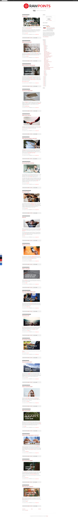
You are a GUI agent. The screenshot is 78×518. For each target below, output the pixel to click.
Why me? (24, 217)
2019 (44, 78)
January (45, 75)
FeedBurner (50, 20)
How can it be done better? (27, 460)
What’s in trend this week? (27, 386)
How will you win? (25, 315)
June (44, 70)
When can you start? (26, 410)
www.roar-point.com (52, 28)
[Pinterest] (1, 260)
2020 (44, 77)
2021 (44, 76)
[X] (1, 258)
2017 (44, 80)
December (45, 45)
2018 (44, 79)
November (45, 46)
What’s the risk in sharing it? (27, 486)
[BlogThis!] (34, 37)
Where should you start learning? (28, 65)
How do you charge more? (27, 90)
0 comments (31, 37)
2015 (44, 82)
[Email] (1, 262)
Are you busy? (25, 16)
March (45, 73)
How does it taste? (25, 192)
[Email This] (33, 37)
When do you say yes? (26, 115)
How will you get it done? (27, 362)
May (44, 71)
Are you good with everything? (28, 163)
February (45, 74)
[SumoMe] (1, 264)
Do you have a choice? (26, 339)
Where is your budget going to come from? (30, 435)
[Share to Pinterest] (36, 37)
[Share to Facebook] (35, 158)
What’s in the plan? (26, 268)
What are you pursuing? (27, 42)
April (44, 72)
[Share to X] (35, 37)
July (44, 50)
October (45, 47)
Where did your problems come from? (29, 138)
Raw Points (49, 26)
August (45, 49)
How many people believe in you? (28, 291)
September (45, 48)
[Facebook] (1, 256)
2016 (44, 81)
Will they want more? (26, 244)
